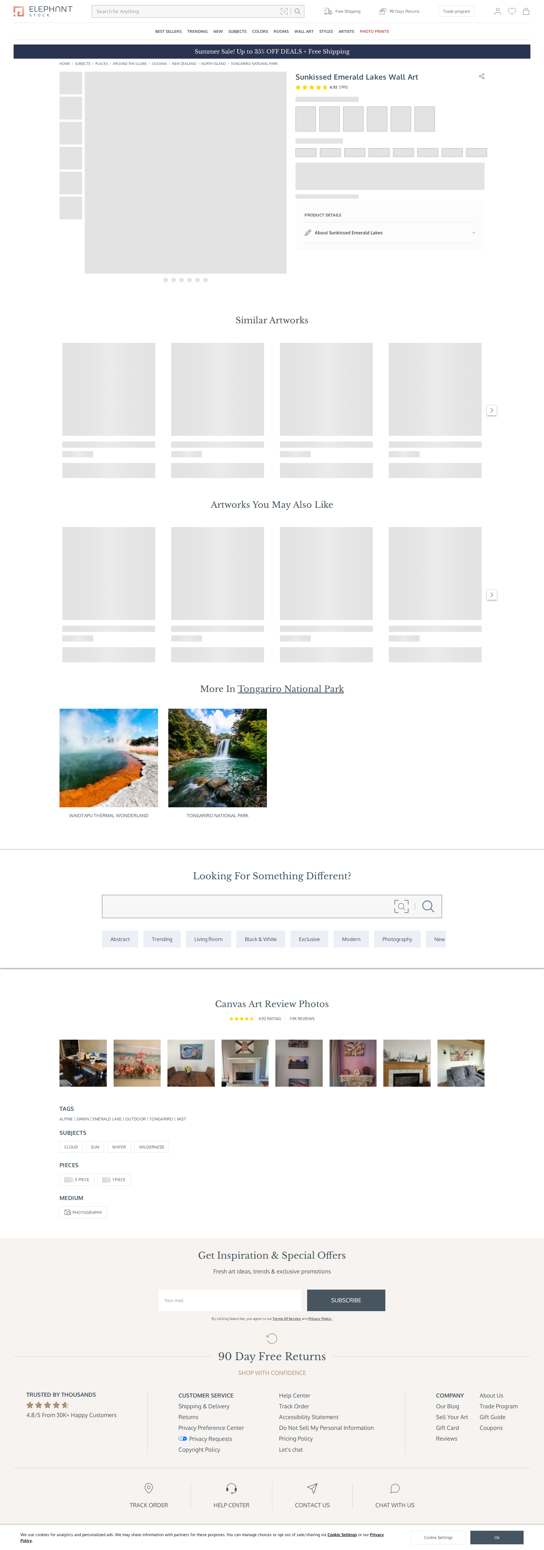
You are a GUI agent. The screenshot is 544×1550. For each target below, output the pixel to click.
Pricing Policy (296, 1438)
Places (101, 63)
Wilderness (151, 1147)
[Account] (498, 14)
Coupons (491, 1427)
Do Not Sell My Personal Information (326, 1427)
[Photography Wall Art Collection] (397, 939)
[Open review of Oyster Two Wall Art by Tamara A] (191, 1063)
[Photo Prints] (439, 939)
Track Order (294, 1406)
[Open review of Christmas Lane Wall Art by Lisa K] (407, 1063)
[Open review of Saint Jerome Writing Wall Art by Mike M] (83, 1063)
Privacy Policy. (320, 1319)
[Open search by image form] (284, 11)
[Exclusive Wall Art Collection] (309, 939)
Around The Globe (130, 63)
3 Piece (82, 1179)
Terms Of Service (287, 1319)
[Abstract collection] (120, 939)
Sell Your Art (452, 1417)
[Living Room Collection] (208, 939)
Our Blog (447, 1406)
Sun (95, 1147)
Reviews (446, 1438)
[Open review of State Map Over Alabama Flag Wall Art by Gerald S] (245, 1063)
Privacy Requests (210, 1438)
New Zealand (184, 63)
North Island (213, 63)
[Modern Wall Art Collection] (351, 939)
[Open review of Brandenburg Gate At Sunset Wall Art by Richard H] (299, 1063)
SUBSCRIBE (346, 1300)
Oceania (159, 63)
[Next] (492, 410)
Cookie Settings (342, 1534)
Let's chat (291, 1449)
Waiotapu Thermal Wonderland (108, 815)
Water (119, 1147)
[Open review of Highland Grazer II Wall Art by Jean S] (461, 1063)
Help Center (294, 1395)
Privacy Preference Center (211, 1427)
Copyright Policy (199, 1449)
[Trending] (162, 939)
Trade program (456, 11)
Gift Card (447, 1427)
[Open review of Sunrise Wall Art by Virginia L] (137, 1063)
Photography (87, 1212)
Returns (188, 1417)
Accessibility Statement (309, 1417)
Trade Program (499, 1406)
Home (65, 63)
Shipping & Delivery (204, 1406)
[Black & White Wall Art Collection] (260, 939)
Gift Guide (492, 1417)
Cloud (71, 1147)
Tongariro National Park (254, 63)
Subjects (82, 63)
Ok (497, 1537)
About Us (491, 1395)
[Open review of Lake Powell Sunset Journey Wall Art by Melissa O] (353, 1063)
